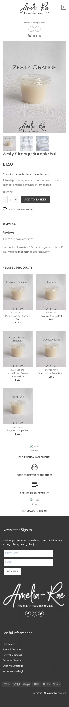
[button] (5, 7)
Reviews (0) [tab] (9, 224)
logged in (23, 251)
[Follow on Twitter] (41, 614)
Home (27, 22)
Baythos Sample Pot (18, 430)
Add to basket (35, 199)
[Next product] (31, 29)
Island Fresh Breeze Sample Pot (17, 375)
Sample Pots (39, 22)
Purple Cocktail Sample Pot (17, 317)
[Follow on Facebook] (28, 614)
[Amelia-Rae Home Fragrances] (34, 8)
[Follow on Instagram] (35, 614)
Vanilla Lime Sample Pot (51, 373)
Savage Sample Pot (51, 316)
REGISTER (12, 571)
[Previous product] (37, 29)
